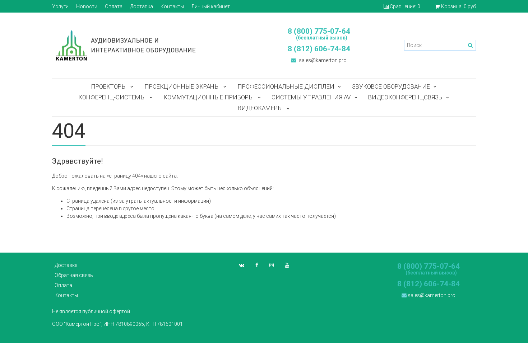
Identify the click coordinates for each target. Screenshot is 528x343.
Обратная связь (74, 275)
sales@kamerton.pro (322, 60)
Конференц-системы (112, 97)
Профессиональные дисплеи (285, 86)
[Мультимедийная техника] (154, 45)
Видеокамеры (260, 108)
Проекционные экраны (182, 86)
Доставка (141, 6)
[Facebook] (257, 265)
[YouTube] (287, 265)
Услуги (60, 6)
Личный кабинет (210, 6)
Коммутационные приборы (208, 97)
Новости (86, 6)
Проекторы (109, 86)
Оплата (113, 6)
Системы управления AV (311, 97)
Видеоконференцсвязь (405, 97)
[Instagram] (271, 265)
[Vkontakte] (241, 265)
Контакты (172, 6)
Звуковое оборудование (391, 86)
